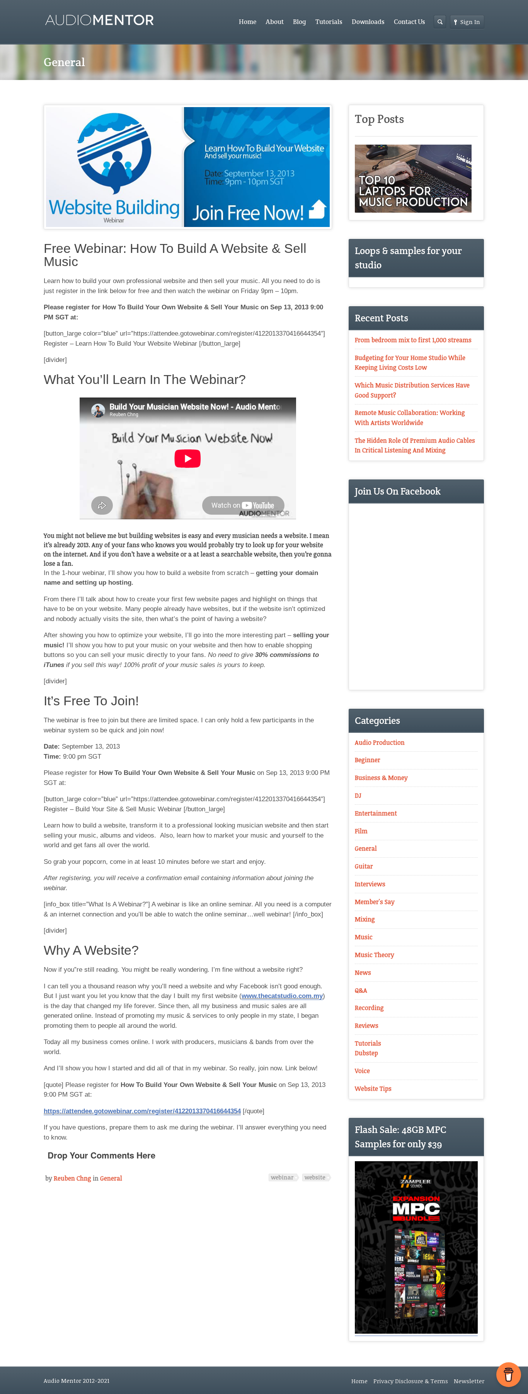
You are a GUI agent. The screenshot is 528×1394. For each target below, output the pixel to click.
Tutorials (328, 22)
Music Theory (374, 954)
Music (364, 937)
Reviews (366, 1025)
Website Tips (373, 1088)
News (363, 972)
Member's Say (375, 901)
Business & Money (381, 777)
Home (247, 22)
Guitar (364, 866)
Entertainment (376, 813)
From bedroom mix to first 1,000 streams (413, 340)
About (275, 22)
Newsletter (469, 1381)
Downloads (368, 22)
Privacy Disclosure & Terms (410, 1381)
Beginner (367, 760)
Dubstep (366, 1053)
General (111, 1178)
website (315, 1177)
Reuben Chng (72, 1178)
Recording (369, 1007)
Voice (362, 1070)
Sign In (470, 22)
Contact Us (409, 22)
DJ (358, 795)
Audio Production (380, 742)
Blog (299, 22)
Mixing (365, 919)
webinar (282, 1177)
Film (361, 831)
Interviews (370, 884)
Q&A (361, 990)
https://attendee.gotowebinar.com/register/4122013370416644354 (142, 1111)
